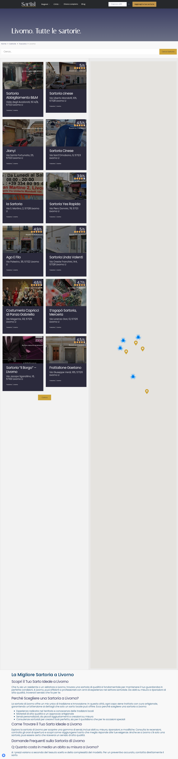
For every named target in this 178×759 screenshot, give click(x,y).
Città (56, 4)
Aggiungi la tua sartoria (144, 4)
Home (3, 44)
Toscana (23, 44)
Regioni (44, 4)
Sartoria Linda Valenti (66, 257)
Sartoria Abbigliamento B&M (22, 95)
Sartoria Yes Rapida (64, 204)
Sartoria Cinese (61, 150)
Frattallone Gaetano (65, 367)
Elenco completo (71, 4)
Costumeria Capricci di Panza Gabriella (22, 312)
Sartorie (12, 44)
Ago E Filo (13, 257)
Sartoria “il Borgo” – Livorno (21, 369)
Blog (83, 4)
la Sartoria (14, 204)
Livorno (15, 110)
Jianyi (10, 150)
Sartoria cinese (61, 93)
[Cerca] (129, 4)
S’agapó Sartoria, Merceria (63, 312)
